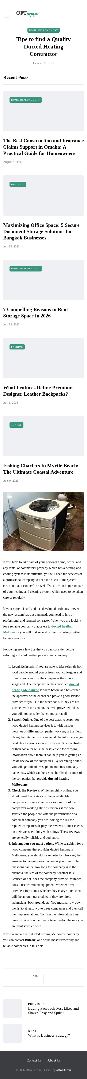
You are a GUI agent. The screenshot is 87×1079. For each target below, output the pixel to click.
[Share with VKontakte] (76, 976)
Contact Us (34, 1060)
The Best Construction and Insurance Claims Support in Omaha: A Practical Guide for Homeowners (43, 147)
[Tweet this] (55, 976)
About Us (54, 1060)
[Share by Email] (50, 982)
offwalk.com (64, 1070)
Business (18, 184)
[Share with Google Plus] (61, 976)
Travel (16, 425)
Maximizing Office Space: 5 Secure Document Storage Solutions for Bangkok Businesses (41, 231)
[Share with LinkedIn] (66, 976)
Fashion (17, 347)
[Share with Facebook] (50, 976)
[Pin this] (71, 976)
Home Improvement (43, 30)
